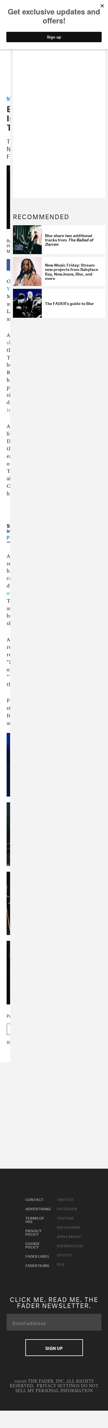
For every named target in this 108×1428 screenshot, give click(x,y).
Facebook (67, 1208)
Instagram (68, 1227)
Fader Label (37, 1256)
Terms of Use (34, 1219)
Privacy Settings (58, 1385)
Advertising (38, 1208)
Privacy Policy (33, 1232)
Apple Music (69, 1236)
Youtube (65, 1217)
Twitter (65, 1199)
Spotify (64, 1254)
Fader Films (37, 1265)
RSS (61, 1264)
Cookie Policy (32, 1244)
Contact (34, 1199)
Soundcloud (70, 1245)
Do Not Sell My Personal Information (56, 1388)
